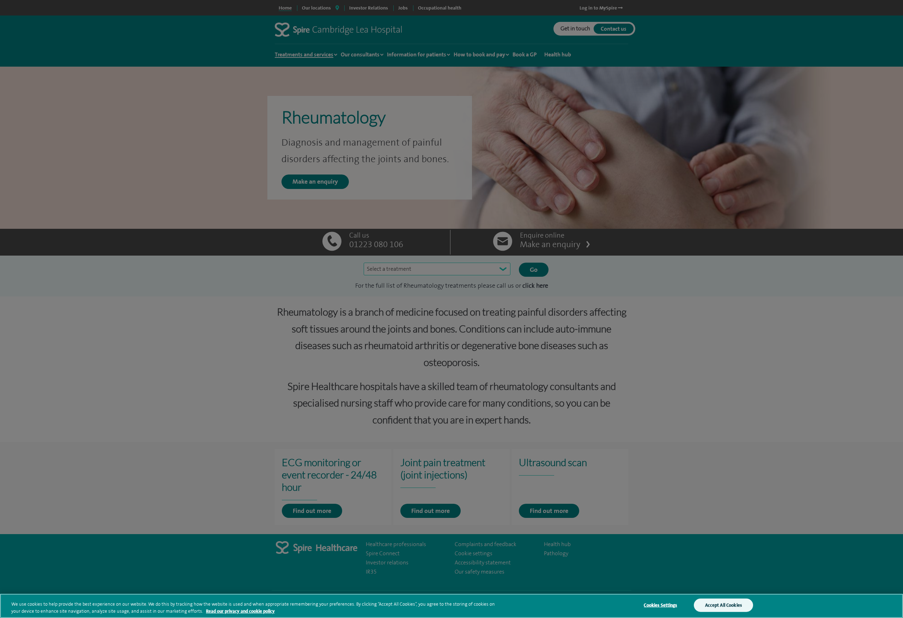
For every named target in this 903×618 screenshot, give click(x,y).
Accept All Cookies (723, 605)
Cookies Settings (660, 605)
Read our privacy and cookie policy (240, 610)
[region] (451, 606)
